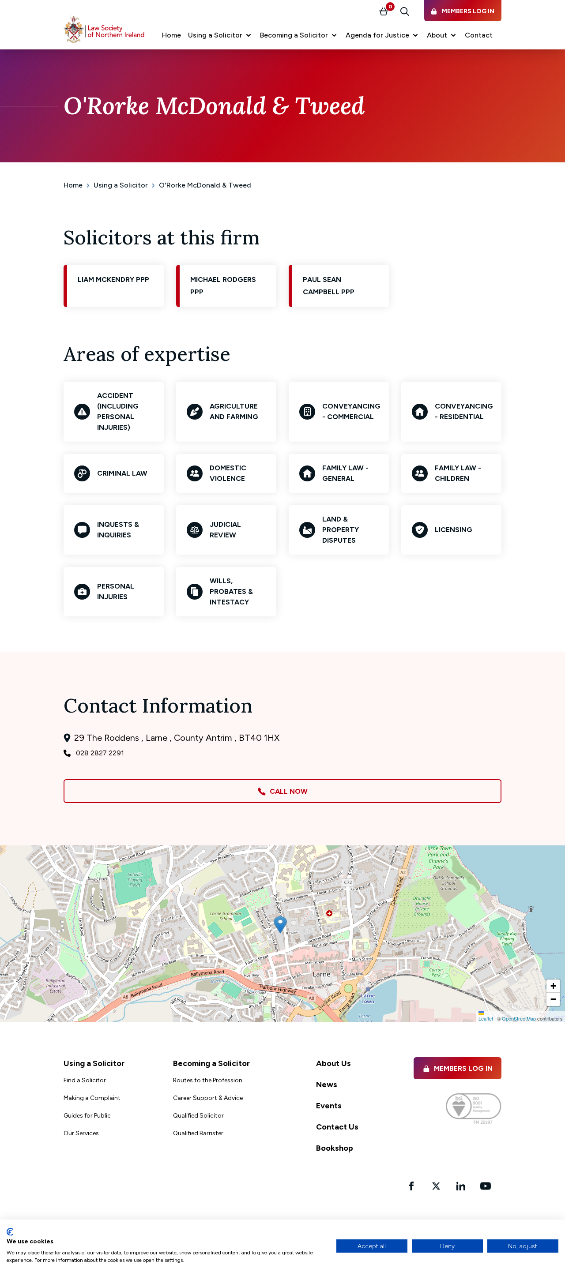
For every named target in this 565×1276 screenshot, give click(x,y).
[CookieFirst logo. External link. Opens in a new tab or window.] (10, 1232)
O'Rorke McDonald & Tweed (205, 185)
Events (329, 1106)
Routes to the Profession (207, 1080)
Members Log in (463, 1068)
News (326, 1084)
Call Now (287, 791)
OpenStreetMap (519, 1018)
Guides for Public (87, 1115)
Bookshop (334, 1148)
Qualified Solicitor (198, 1115)
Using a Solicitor (121, 185)
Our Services (81, 1133)
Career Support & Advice (208, 1098)
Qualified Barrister (198, 1133)
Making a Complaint (92, 1098)
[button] (220, 35)
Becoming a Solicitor (211, 1063)
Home (73, 185)
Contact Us (337, 1127)
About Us (333, 1063)
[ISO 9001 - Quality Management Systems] (473, 1108)
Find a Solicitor (85, 1080)
